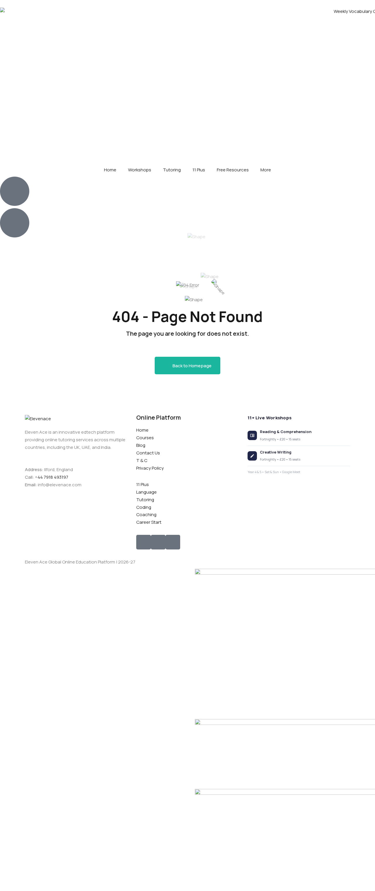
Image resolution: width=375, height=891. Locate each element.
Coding (143, 507)
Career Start (148, 522)
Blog (140, 445)
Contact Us (148, 453)
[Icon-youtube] (173, 542)
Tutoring (172, 170)
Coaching (146, 514)
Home (110, 170)
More (265, 170)
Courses (145, 438)
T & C (141, 460)
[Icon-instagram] (158, 542)
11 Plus (198, 170)
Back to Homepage (192, 366)
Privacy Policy (150, 468)
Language (146, 492)
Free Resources (233, 170)
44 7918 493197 (53, 477)
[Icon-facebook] (143, 542)
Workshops (139, 170)
